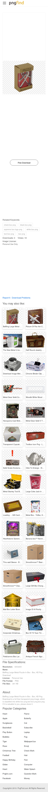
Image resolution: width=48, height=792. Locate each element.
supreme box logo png (13, 229)
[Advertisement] (24, 37)
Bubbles (6, 736)
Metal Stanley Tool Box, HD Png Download (20, 491)
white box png (32, 229)
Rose (5, 746)
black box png (25, 225)
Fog (25, 736)
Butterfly (27, 718)
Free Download (24, 162)
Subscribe (28, 727)
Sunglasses (7, 723)
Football (6, 755)
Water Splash (29, 769)
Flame (26, 713)
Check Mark (29, 750)
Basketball (7, 727)
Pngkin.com (8, 773)
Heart (5, 713)
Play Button (7, 732)
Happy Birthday (9, 759)
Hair (26, 755)
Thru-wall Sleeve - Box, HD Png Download (20, 562)
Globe (5, 764)
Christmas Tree (9, 750)
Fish (26, 759)
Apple (5, 718)
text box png (9, 234)
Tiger (5, 741)
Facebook (7, 778)
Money (27, 778)
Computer (28, 764)
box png (21, 234)
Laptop (27, 732)
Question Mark (30, 773)
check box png (10, 225)
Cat (25, 723)
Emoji (26, 746)
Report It (6, 297)
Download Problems (21, 297)
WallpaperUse (30, 741)
